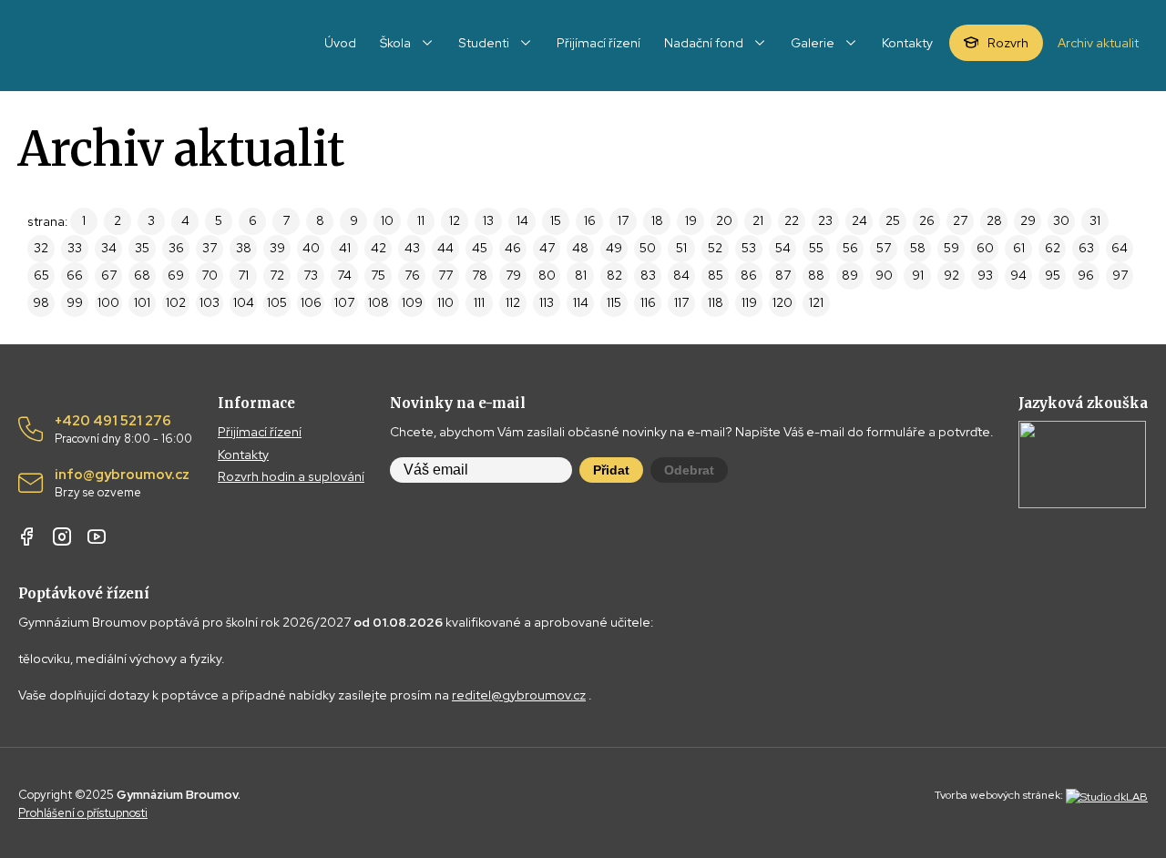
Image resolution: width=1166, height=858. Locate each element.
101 (142, 302)
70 (209, 275)
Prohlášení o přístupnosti (83, 813)
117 (681, 302)
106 (311, 302)
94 (1018, 275)
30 (1061, 220)
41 (345, 248)
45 (479, 248)
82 (614, 275)
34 (109, 248)
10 (387, 220)
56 (850, 248)
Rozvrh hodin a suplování (291, 476)
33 (74, 248)
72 (277, 275)
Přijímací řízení (260, 432)
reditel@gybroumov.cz (519, 695)
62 (1052, 248)
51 (681, 248)
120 (782, 302)
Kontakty (243, 454)
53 (749, 248)
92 (951, 275)
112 (513, 302)
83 (648, 275)
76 (412, 275)
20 (724, 220)
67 (109, 275)
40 (311, 248)
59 (951, 248)
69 (176, 275)
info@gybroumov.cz (122, 483)
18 (657, 220)
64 (1119, 248)
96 (1086, 275)
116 (648, 302)
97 (1120, 275)
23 (825, 220)
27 (960, 220)
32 (41, 248)
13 (488, 220)
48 (580, 248)
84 (681, 275)
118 (715, 302)
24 (859, 220)
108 (378, 302)
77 (445, 275)
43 (412, 248)
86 (749, 275)
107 (344, 302)
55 (816, 248)
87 (783, 275)
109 (412, 302)
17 (623, 220)
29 (1028, 220)
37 (209, 248)
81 (581, 275)
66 (74, 275)
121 (816, 302)
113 (546, 302)
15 (555, 220)
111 (479, 302)
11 (420, 220)
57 (883, 248)
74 (344, 275)
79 (513, 275)
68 (142, 275)
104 (243, 302)
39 (277, 248)
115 (614, 302)
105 (277, 302)
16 (590, 220)
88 (816, 275)
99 (74, 302)
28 (994, 220)
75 (378, 275)
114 (580, 302)
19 (691, 220)
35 (142, 248)
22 (791, 220)
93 (985, 275)
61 (1019, 248)
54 (783, 248)
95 (1052, 275)
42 (378, 248)
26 (927, 220)
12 (454, 220)
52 (715, 248)
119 (749, 302)
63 (1086, 248)
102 (176, 302)
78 (479, 275)
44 (445, 248)
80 (547, 275)
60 (985, 248)
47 (547, 248)
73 (310, 275)
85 (715, 275)
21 (757, 220)
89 (850, 275)
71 (243, 275)
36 (176, 248)
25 (892, 220)
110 (445, 302)
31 (1094, 220)
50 (647, 248)
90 (884, 275)
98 (41, 302)
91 (918, 275)
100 (108, 302)
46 (513, 248)
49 (614, 248)
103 (209, 302)
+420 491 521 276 (123, 430)
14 (522, 220)
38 (243, 248)
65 (41, 275)
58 (918, 248)
